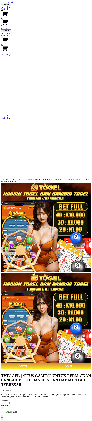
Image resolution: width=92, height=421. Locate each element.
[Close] (2, 408)
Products (4, 179)
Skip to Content (7, 2)
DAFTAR (23, 366)
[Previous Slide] (2, 416)
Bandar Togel (6, 7)
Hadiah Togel (6, 9)
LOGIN (68, 366)
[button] (46, 405)
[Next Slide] (2, 419)
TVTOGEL (5, 28)
